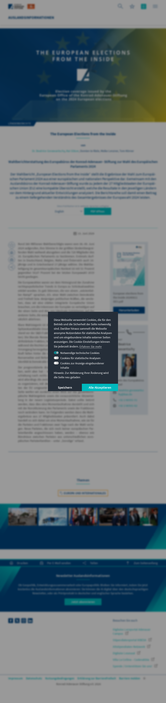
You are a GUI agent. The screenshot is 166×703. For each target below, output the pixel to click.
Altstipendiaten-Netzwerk (129, 647)
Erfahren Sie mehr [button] (90, 346)
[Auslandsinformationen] (31, 6)
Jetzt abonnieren (83, 602)
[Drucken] (11, 252)
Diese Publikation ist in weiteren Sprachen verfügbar (83, 206)
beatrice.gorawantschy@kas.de (131, 392)
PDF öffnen (98, 211)
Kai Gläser (72, 151)
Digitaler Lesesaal (124, 653)
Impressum (15, 678)
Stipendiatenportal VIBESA (130, 640)
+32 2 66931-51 (128, 400)
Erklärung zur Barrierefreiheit (96, 678)
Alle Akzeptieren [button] (100, 387)
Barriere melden (129, 678)
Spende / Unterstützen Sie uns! (133, 666)
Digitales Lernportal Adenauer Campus (131, 631)
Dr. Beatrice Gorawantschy (48, 151)
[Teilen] (11, 267)
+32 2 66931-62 (128, 405)
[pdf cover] (129, 265)
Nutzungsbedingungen (59, 678)
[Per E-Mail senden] (11, 259)
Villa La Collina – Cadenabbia (131, 659)
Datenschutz (34, 678)
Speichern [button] (65, 387)
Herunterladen (129, 310)
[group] (22, 526)
